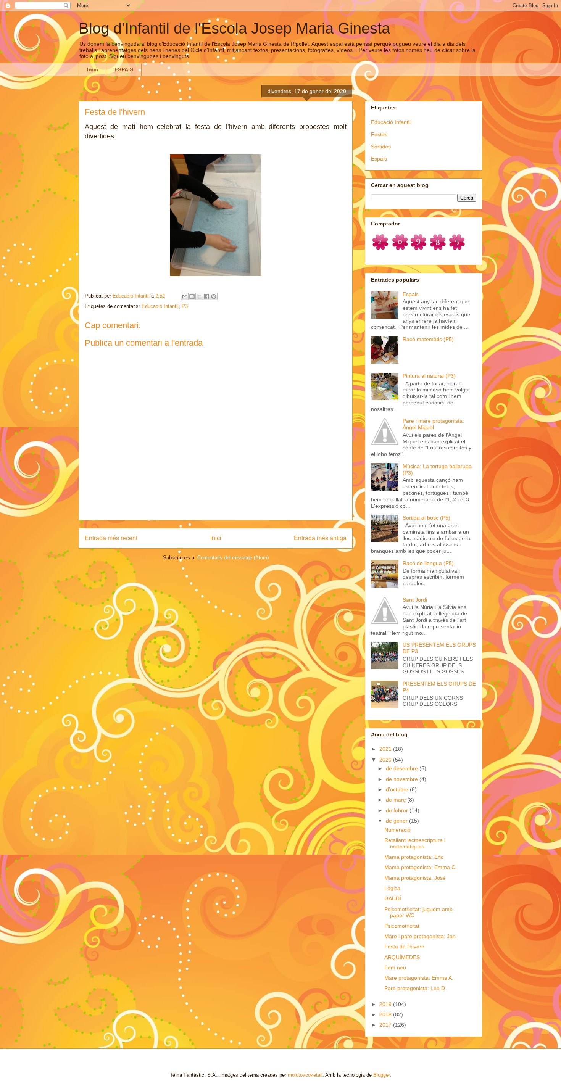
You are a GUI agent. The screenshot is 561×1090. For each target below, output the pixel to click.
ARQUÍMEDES (402, 957)
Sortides (381, 146)
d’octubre (398, 789)
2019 (386, 1004)
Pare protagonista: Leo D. (415, 988)
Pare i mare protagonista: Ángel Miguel (433, 424)
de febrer (397, 810)
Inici (92, 69)
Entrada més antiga (320, 538)
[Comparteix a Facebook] (206, 296)
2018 (386, 1014)
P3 (185, 306)
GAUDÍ (392, 898)
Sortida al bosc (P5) (426, 518)
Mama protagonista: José (415, 878)
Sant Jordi (415, 600)
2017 (386, 1025)
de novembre (402, 779)
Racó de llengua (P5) (428, 563)
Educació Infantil (160, 306)
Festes (379, 134)
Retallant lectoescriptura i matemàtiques (414, 843)
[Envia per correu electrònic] (185, 296)
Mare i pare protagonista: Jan (420, 936)
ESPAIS (123, 69)
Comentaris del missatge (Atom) (233, 557)
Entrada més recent (111, 538)
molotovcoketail (305, 1075)
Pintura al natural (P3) (429, 376)
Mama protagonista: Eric (413, 857)
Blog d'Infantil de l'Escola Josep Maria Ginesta (234, 28)
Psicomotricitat (401, 926)
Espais (379, 159)
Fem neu (395, 967)
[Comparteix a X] (199, 296)
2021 (386, 749)
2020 (386, 760)
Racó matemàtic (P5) (428, 339)
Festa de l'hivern (404, 946)
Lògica (392, 888)
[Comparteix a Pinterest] (214, 296)
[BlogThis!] (192, 296)
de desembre (402, 768)
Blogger (381, 1075)
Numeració (397, 830)
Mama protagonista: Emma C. (420, 867)
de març (396, 800)
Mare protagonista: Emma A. (418, 978)
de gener (397, 821)
